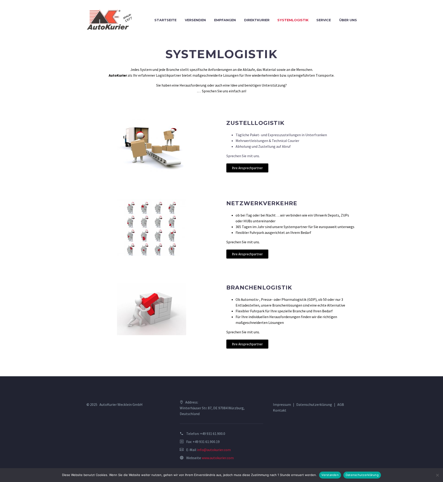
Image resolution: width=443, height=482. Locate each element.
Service (323, 20)
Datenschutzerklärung (314, 404)
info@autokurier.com (214, 449)
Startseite (165, 20)
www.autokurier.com (218, 457)
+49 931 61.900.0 (212, 433)
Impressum (282, 404)
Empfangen (225, 20)
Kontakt (279, 410)
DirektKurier (256, 20)
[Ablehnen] (437, 475)
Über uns (348, 20)
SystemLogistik (292, 20)
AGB (340, 404)
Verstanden (330, 475)
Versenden (195, 20)
